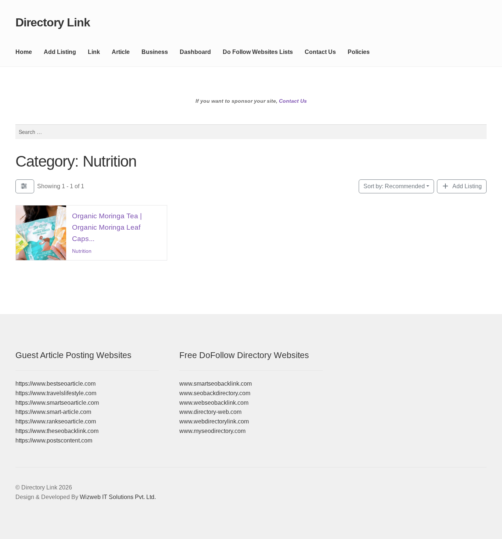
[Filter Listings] (24, 186)
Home (23, 52)
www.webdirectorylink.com (214, 421)
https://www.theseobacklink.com (56, 431)
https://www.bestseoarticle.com (55, 383)
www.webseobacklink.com (213, 403)
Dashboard (195, 52)
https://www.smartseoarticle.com (57, 403)
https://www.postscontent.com (53, 440)
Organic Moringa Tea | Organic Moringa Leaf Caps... (107, 227)
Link (94, 52)
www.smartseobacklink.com (215, 383)
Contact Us (320, 52)
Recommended (394, 186)
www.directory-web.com (210, 412)
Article (121, 52)
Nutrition (82, 251)
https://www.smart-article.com (53, 412)
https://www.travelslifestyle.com (55, 393)
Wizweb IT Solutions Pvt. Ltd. (118, 497)
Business (154, 52)
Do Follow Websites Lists (258, 52)
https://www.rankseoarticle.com (55, 421)
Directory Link (52, 22)
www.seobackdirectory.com (214, 393)
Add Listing (60, 52)
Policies (359, 52)
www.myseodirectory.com (212, 431)
